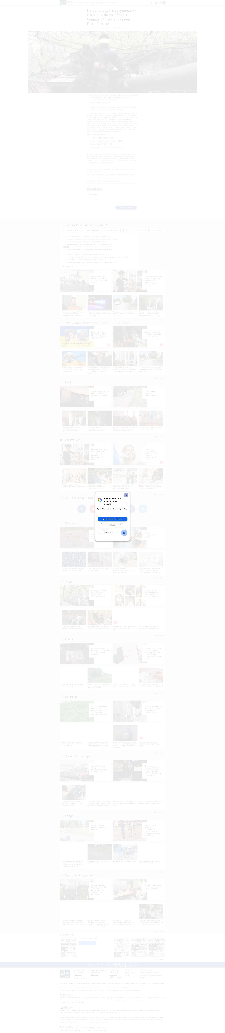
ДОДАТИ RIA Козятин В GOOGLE (112, 519)
